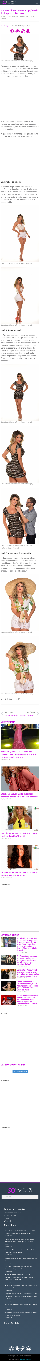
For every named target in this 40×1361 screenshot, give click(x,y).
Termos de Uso (10, 1216)
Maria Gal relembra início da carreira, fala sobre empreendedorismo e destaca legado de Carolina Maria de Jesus (27, 1000)
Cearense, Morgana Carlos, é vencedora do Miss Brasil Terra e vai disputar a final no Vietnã (19, 1241)
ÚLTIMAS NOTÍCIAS (10, 935)
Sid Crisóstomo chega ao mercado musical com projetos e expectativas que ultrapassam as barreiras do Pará (27, 960)
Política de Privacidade (12, 1213)
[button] (12, 31)
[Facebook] (17, 1348)
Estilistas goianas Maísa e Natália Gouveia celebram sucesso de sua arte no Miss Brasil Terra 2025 (18, 754)
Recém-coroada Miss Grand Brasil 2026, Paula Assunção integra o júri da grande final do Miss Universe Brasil (27, 986)
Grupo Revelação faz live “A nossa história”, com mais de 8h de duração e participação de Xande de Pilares (21, 1296)
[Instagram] (11, 1348)
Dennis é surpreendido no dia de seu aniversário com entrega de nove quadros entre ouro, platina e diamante (21, 1277)
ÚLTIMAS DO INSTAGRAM (13, 1065)
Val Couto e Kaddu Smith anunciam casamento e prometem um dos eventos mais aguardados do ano (28, 973)
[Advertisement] (20, 99)
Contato (7, 1218)
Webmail (7, 1221)
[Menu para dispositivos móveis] (37, 3)
